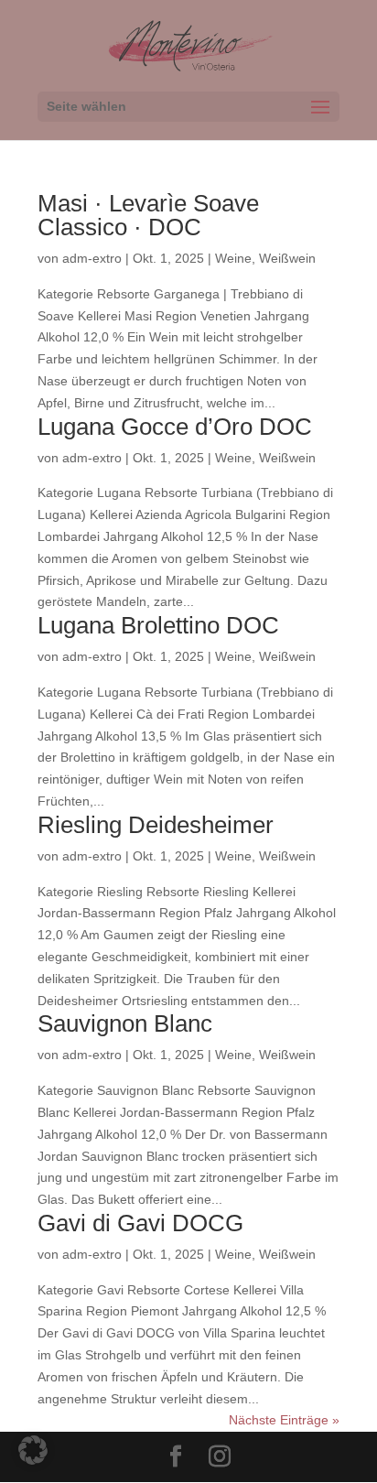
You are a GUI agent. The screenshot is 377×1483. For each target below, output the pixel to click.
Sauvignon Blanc (125, 1023)
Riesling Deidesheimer (156, 825)
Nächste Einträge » (284, 1420)
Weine (233, 258)
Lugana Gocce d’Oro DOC (175, 426)
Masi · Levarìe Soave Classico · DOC (148, 215)
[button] (33, 1450)
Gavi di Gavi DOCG (140, 1223)
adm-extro (92, 258)
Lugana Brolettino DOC (158, 625)
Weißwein (287, 258)
